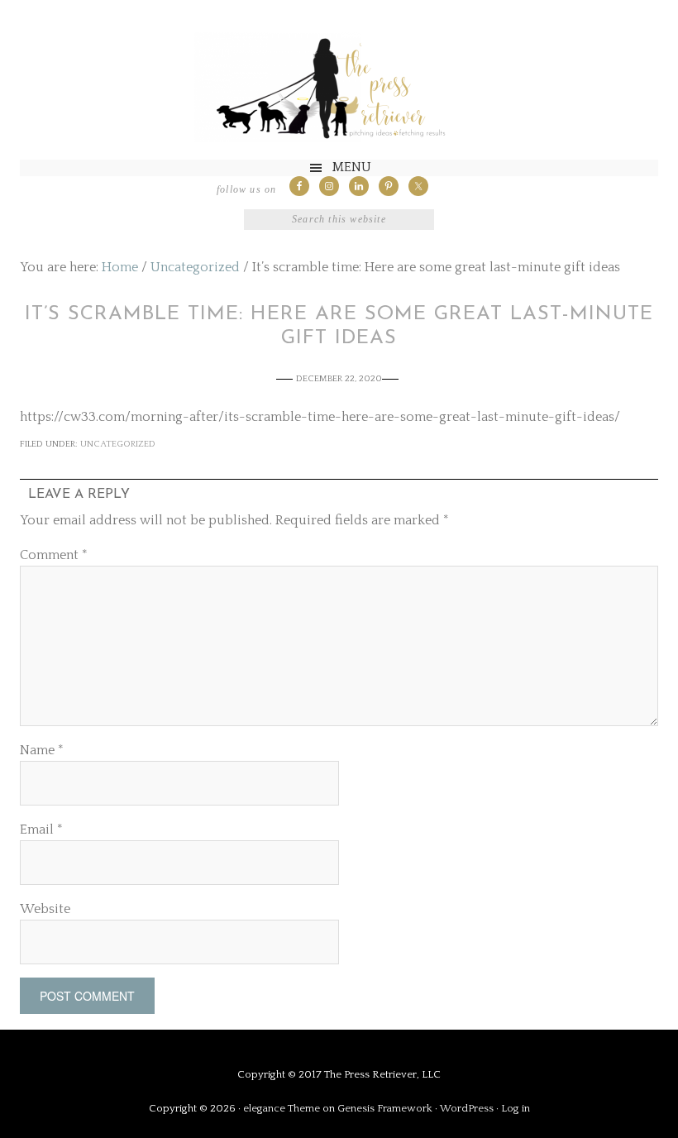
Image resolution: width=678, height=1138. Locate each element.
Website (45, 908)
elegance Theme (281, 1108)
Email (41, 829)
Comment (54, 554)
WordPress (467, 1108)
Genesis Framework (384, 1108)
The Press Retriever (339, 88)
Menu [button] (351, 167)
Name (42, 750)
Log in (515, 1108)
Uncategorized (117, 444)
